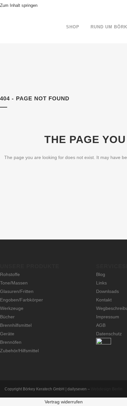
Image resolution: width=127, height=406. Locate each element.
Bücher (7, 316)
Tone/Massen (14, 282)
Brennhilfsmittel (16, 325)
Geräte (7, 333)
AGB (101, 325)
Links (101, 282)
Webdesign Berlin (106, 389)
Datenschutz (109, 333)
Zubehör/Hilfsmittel (19, 350)
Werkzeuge (11, 308)
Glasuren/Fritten (17, 291)
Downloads (107, 291)
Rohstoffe (10, 274)
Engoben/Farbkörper (21, 299)
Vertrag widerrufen (64, 401)
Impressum (107, 316)
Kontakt (104, 299)
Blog (100, 274)
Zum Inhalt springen (18, 5)
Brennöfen (10, 342)
